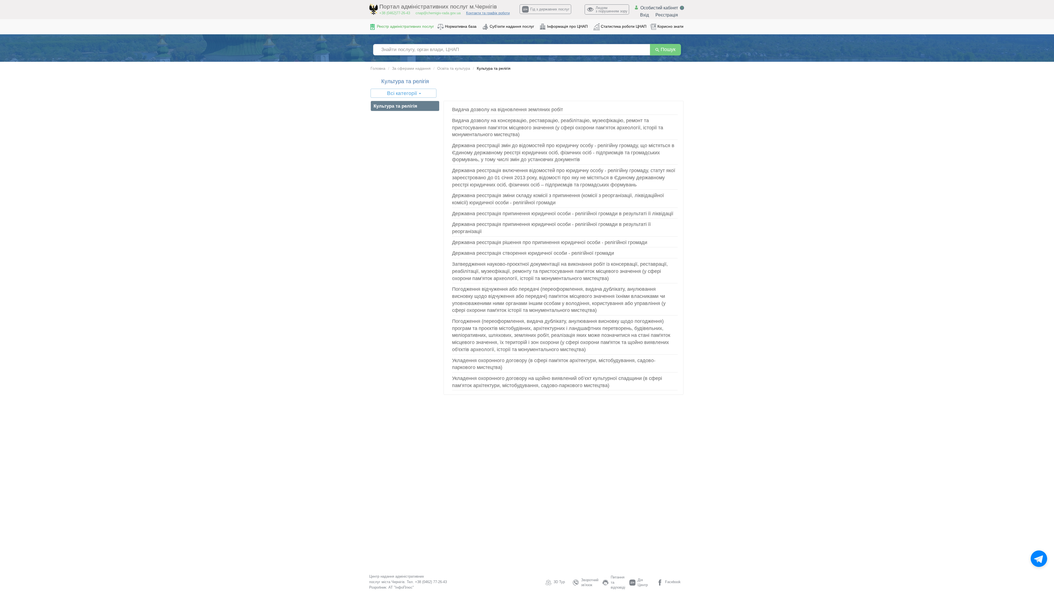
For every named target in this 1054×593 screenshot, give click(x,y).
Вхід (644, 15)
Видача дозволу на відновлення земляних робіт (507, 109)
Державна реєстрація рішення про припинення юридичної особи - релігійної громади (549, 242)
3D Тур (559, 582)
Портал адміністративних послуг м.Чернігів (438, 6)
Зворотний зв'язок (589, 582)
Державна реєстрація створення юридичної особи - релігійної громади (533, 253)
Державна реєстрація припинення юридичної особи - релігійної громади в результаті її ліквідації (562, 213)
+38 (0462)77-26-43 (394, 13)
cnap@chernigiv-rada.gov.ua (438, 13)
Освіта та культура (453, 68)
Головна (378, 68)
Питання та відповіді (618, 582)
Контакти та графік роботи (488, 13)
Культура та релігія (395, 106)
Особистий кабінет (659, 7)
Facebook (673, 582)
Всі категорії (402, 93)
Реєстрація (666, 15)
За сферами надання (411, 68)
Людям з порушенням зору (611, 9)
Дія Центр (643, 582)
